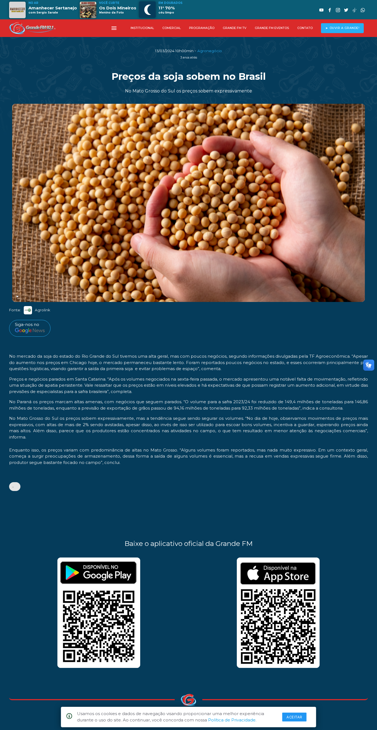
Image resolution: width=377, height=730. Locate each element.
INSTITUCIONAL (142, 28)
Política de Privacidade (232, 720)
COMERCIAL (171, 28)
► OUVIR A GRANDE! (342, 28)
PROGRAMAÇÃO (201, 28)
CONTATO (305, 28)
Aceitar (294, 717)
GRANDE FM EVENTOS (272, 28)
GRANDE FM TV (234, 28)
